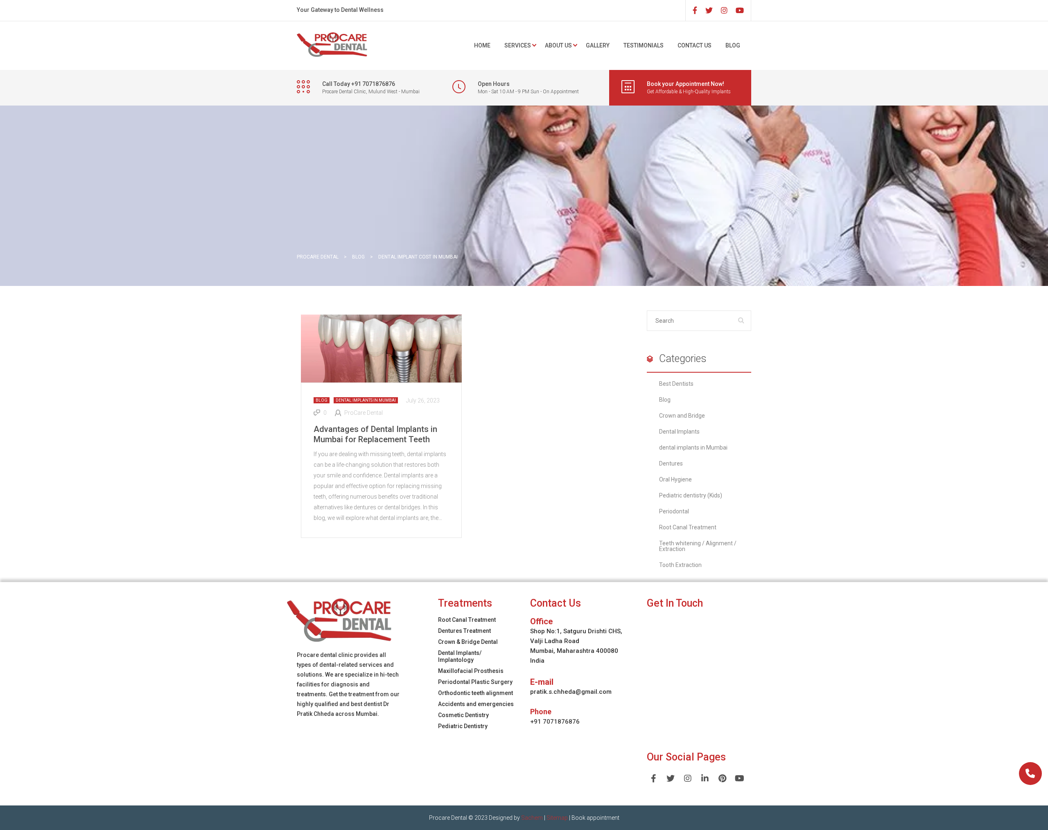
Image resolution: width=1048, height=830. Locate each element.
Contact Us (694, 45)
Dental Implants (679, 431)
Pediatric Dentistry (463, 726)
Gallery (598, 45)
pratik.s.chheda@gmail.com (571, 691)
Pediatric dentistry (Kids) (690, 495)
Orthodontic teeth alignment (475, 693)
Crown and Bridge (682, 415)
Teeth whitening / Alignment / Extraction (697, 546)
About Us (558, 45)
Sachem (532, 817)
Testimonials (643, 45)
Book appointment (595, 817)
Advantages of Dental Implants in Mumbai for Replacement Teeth (375, 434)
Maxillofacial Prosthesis (471, 671)
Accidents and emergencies (476, 704)
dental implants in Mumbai (366, 400)
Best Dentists (676, 383)
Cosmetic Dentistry (463, 715)
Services (517, 45)
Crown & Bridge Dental (468, 642)
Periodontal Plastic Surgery (475, 682)
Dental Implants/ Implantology (459, 656)
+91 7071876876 (555, 721)
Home (482, 45)
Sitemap (557, 817)
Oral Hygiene (675, 479)
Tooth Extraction (680, 565)
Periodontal (674, 511)
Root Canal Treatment (687, 527)
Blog (732, 45)
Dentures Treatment (464, 631)
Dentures (671, 463)
